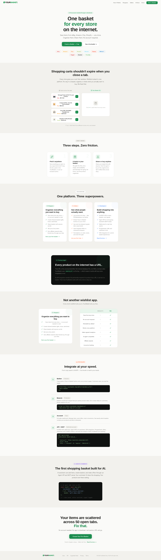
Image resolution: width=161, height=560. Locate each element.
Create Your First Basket (80, 536)
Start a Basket (152, 2)
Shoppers (125, 2)
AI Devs (138, 2)
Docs (143, 2)
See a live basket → (91, 44)
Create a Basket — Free (72, 44)
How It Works (117, 2)
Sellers (131, 2)
